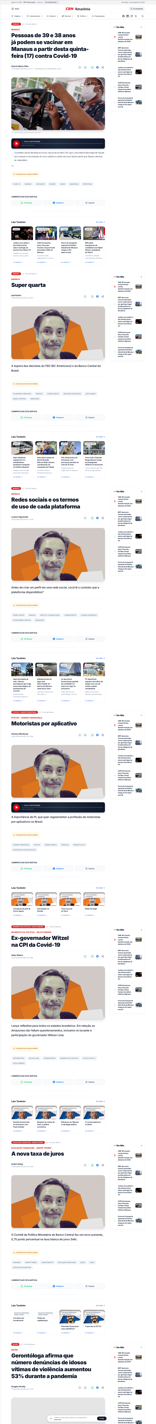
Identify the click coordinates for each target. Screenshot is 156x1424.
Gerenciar (57, 1419)
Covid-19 (16, 184)
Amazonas (74, 184)
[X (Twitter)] (136, 16)
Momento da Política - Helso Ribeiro (28, 927)
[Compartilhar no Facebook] (97, 67)
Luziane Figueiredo (19, 517)
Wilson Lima (34, 1058)
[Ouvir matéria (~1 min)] (85, 67)
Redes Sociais (18, 615)
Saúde (62, 184)
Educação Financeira (67, 1262)
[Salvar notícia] (79, 67)
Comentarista (53, 394)
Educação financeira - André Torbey (28, 1142)
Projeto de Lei (79, 845)
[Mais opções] (102, 67)
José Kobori (16, 295)
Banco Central (19, 399)
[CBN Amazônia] (78, 8)
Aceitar (101, 1418)
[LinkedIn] (127, 16)
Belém (15, 1344)
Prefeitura (87, 184)
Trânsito (65, 845)
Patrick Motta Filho (20, 66)
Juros (82, 1262)
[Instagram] (132, 16)
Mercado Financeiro (72, 394)
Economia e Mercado (22, 394)
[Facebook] (123, 16)
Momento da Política (69, 1058)
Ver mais (99, 222)
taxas (92, 1262)
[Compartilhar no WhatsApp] (92, 67)
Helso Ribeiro (17, 955)
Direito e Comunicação (50, 615)
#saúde (52, 184)
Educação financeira (22, 1267)
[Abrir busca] (143, 16)
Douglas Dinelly (18, 1386)
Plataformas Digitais (22, 620)
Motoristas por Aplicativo (24, 850)
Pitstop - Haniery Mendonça (24, 712)
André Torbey (17, 1164)
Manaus (16, 24)
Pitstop (37, 845)
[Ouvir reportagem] (16, 143)
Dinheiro (17, 1262)
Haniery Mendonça (19, 734)
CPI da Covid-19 (89, 1058)
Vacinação (40, 184)
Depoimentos (18, 1058)
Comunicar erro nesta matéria (27, 174)
